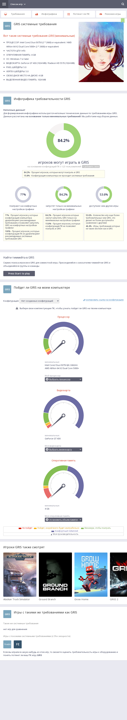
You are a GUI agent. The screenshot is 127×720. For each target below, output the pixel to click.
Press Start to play (19, 273)
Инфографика (49, 13)
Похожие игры (113, 13)
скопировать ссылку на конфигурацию (105, 299)
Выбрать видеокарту (60, 449)
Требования (18, 13)
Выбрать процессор (59, 379)
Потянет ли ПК (81, 13)
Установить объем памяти (63, 519)
